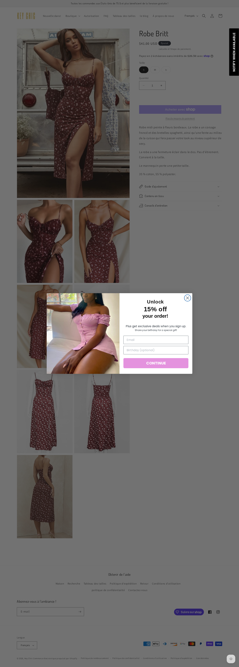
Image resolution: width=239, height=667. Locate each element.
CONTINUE (156, 363)
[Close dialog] (187, 298)
